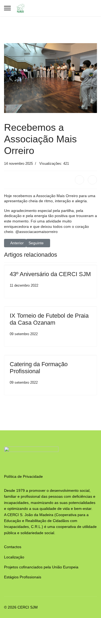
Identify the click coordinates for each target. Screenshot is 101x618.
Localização (14, 557)
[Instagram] (95, 8)
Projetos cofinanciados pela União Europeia (41, 567)
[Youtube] (89, 8)
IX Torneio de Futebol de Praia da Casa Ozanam (49, 319)
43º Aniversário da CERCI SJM (50, 274)
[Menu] (7, 8)
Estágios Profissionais (22, 577)
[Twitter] (92, 179)
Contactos (12, 547)
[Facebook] (84, 8)
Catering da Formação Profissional (39, 368)
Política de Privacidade (23, 476)
